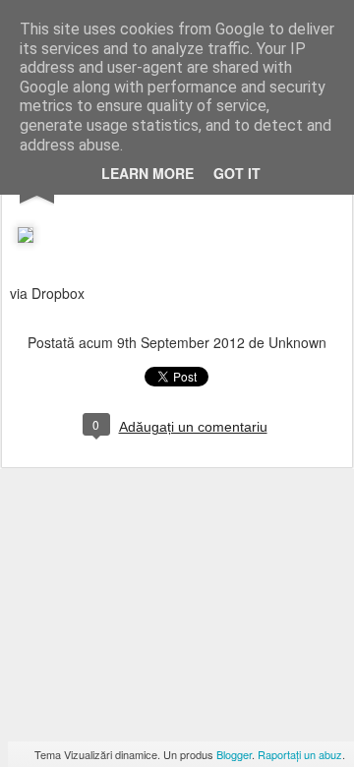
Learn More (147, 173)
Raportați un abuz (300, 754)
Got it (237, 173)
